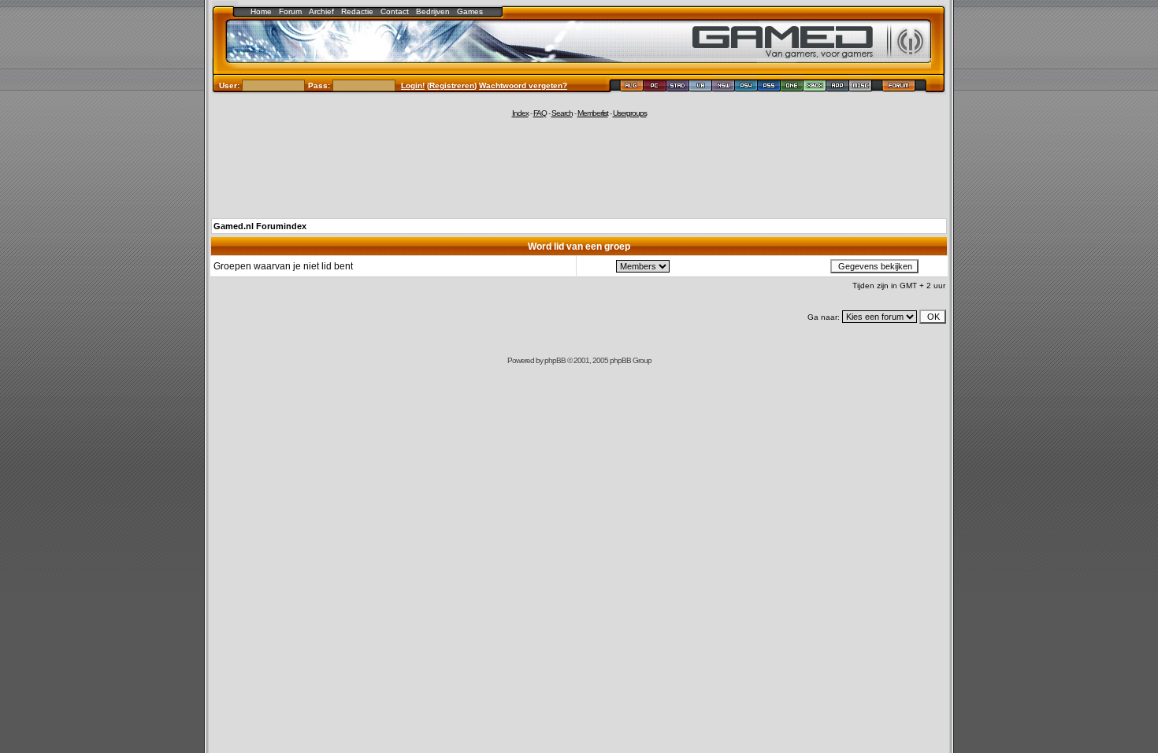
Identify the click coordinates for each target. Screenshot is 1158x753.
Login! (413, 85)
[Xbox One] (792, 88)
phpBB (555, 360)
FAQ (540, 113)
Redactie (357, 11)
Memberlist (592, 113)
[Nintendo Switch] (723, 88)
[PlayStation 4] (746, 88)
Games (470, 11)
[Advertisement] (579, 167)
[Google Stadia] (677, 88)
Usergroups (630, 113)
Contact (394, 11)
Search (562, 113)
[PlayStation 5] (769, 88)
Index (520, 113)
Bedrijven (433, 11)
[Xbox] (815, 88)
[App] (837, 88)
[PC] (655, 88)
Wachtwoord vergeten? (523, 85)
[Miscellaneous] (860, 88)
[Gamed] (631, 88)
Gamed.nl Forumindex (259, 226)
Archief (321, 11)
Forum (290, 11)
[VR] (700, 88)
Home (261, 11)
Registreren (451, 85)
